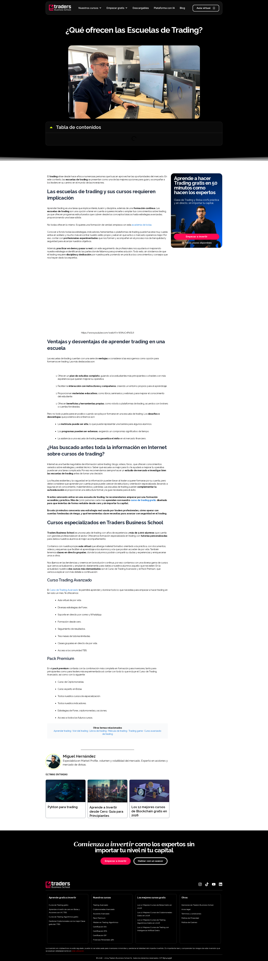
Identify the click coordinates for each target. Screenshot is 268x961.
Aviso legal (185, 909)
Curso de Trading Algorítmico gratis (63, 917)
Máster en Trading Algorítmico (105, 922)
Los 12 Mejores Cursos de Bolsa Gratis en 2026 (154, 906)
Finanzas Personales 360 (103, 940)
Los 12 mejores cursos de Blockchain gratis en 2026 (149, 811)
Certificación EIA (100, 927)
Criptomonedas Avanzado (103, 909)
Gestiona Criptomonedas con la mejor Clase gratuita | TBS (67, 922)
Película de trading (117, 731)
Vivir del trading (80, 731)
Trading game (136, 731)
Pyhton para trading (63, 807)
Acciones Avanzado (101, 914)
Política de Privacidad (190, 918)
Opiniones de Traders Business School (197, 905)
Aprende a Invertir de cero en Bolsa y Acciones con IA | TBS (64, 911)
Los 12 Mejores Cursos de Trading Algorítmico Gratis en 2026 (151, 921)
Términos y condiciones (191, 914)
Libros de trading (98, 731)
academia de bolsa (142, 224)
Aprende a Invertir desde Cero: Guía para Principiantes (106, 811)
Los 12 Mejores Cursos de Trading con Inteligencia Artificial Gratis (153, 929)
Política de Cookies (189, 922)
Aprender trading (62, 731)
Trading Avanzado (100, 905)
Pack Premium (99, 918)
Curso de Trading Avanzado (63, 590)
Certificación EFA (100, 931)
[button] (51, 127)
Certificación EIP (99, 935)
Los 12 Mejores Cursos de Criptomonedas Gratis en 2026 (154, 914)
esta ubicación (78, 951)
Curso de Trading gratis (58, 905)
